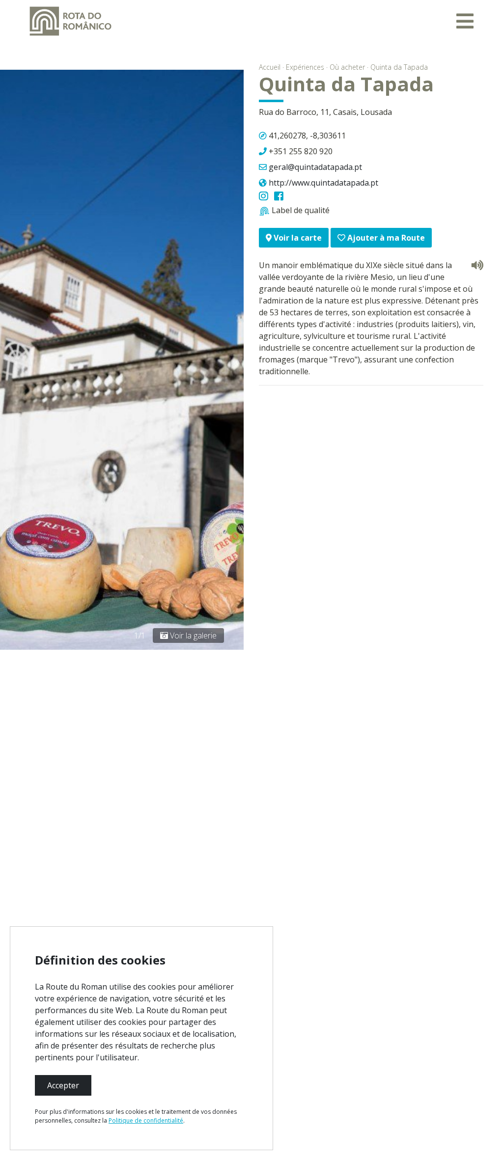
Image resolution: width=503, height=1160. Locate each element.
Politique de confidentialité (146, 1120)
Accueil (269, 67)
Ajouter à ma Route (385, 237)
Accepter (63, 1085)
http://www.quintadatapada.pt (323, 182)
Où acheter (347, 67)
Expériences (305, 67)
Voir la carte (297, 237)
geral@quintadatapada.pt (315, 167)
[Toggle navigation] (465, 21)
